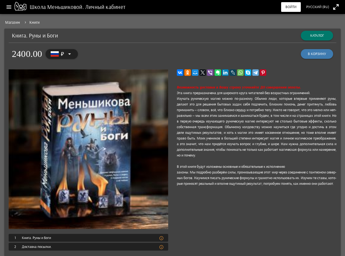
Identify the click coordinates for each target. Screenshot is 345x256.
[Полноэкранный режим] (336, 7)
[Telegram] (255, 72)
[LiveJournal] (233, 72)
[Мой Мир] (195, 72)
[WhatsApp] (240, 72)
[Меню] (9, 7)
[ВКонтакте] (180, 72)
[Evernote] (218, 72)
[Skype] (248, 72)
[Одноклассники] (187, 72)
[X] (202, 72)
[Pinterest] (263, 72)
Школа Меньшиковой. (57, 7)
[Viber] (210, 72)
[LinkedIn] (225, 72)
